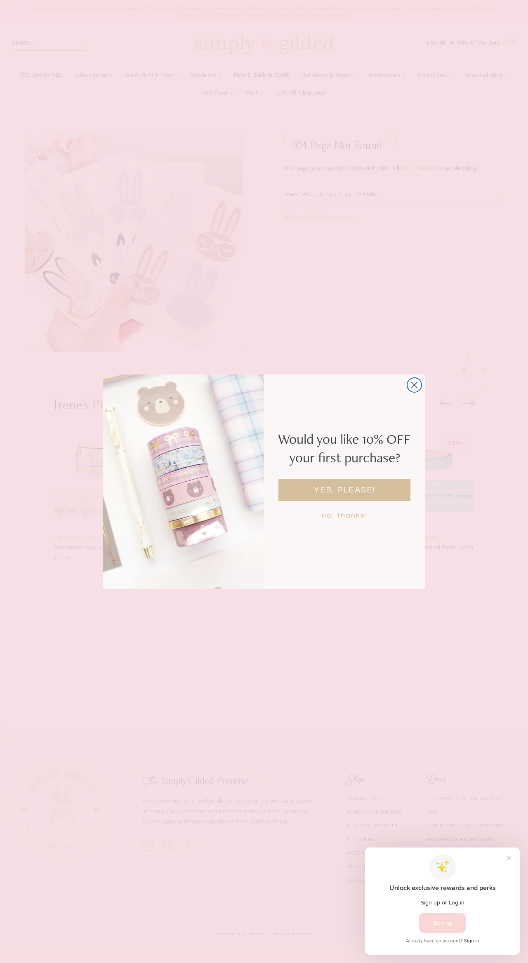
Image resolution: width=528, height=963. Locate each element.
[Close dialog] (414, 385)
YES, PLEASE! (344, 490)
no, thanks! (345, 515)
